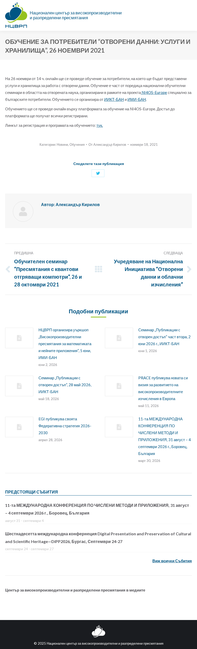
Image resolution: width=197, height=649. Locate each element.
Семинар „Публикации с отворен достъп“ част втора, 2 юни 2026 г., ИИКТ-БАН (164, 336)
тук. (99, 125)
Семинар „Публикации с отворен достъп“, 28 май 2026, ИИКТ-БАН (64, 384)
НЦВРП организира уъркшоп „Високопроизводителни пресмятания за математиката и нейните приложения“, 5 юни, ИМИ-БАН (64, 343)
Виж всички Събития (172, 560)
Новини (62, 144)
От (107, 144)
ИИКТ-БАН (114, 99)
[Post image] (19, 338)
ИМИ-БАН (136, 99)
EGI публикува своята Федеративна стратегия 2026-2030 (64, 425)
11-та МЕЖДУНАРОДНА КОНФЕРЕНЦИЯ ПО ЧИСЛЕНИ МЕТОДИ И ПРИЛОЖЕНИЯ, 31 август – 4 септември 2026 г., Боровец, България (164, 436)
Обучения (77, 144)
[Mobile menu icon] (189, 15)
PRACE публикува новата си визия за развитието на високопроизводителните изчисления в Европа (163, 388)
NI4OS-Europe (154, 92)
